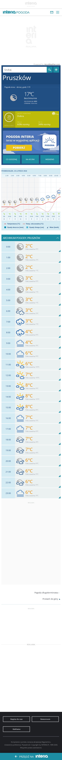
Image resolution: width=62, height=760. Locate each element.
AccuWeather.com (52, 64)
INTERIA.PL (45, 745)
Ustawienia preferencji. (12, 745)
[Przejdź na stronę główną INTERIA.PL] (9, 12)
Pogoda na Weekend (49, 159)
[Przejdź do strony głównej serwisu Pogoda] (23, 13)
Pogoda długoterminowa (46, 592)
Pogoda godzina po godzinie (11, 159)
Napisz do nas (16, 719)
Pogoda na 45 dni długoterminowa (30, 159)
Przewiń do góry (50, 599)
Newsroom (45, 719)
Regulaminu (46, 742)
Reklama (16, 729)
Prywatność (26, 745)
